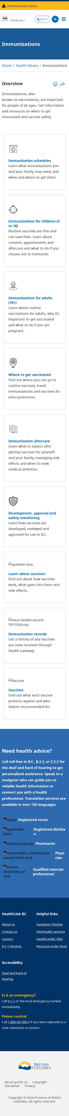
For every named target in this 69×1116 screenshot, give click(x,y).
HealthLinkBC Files (49, 939)
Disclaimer (12, 1086)
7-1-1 (55, 761)
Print (55, 84)
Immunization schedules (29, 160)
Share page (62, 84)
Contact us (9, 932)
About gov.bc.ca (15, 1082)
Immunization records (27, 634)
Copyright (39, 1082)
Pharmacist (45, 843)
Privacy (30, 1086)
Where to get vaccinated (29, 374)
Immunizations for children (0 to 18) (34, 223)
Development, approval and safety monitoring (32, 515)
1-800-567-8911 (19, 1022)
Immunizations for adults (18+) (30, 300)
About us (8, 924)
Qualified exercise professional (48, 871)
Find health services (50, 932)
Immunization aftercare (29, 441)
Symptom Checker (49, 924)
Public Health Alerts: (4, 5)
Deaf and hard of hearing (14, 976)
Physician (59, 855)
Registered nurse (33, 819)
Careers (7, 939)
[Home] (14, 18)
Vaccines (15, 690)
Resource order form (51, 946)
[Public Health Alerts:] (4, 5)
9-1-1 (11, 1001)
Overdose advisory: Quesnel (22, 5)
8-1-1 (44, 19)
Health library (27, 65)
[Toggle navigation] (63, 19)
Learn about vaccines (26, 573)
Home (7, 65)
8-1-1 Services (12, 946)
